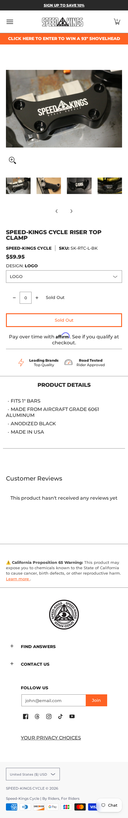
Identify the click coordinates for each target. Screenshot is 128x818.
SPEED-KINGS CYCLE (28, 248)
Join (96, 700)
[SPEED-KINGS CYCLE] (62, 21)
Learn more (18, 578)
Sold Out (64, 320)
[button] (117, 21)
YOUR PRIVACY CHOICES (51, 738)
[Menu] (9, 21)
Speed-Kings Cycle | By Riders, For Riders (42, 798)
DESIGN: (22, 265)
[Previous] (10, 108)
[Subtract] (14, 297)
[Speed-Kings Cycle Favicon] (64, 615)
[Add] (37, 297)
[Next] (117, 108)
